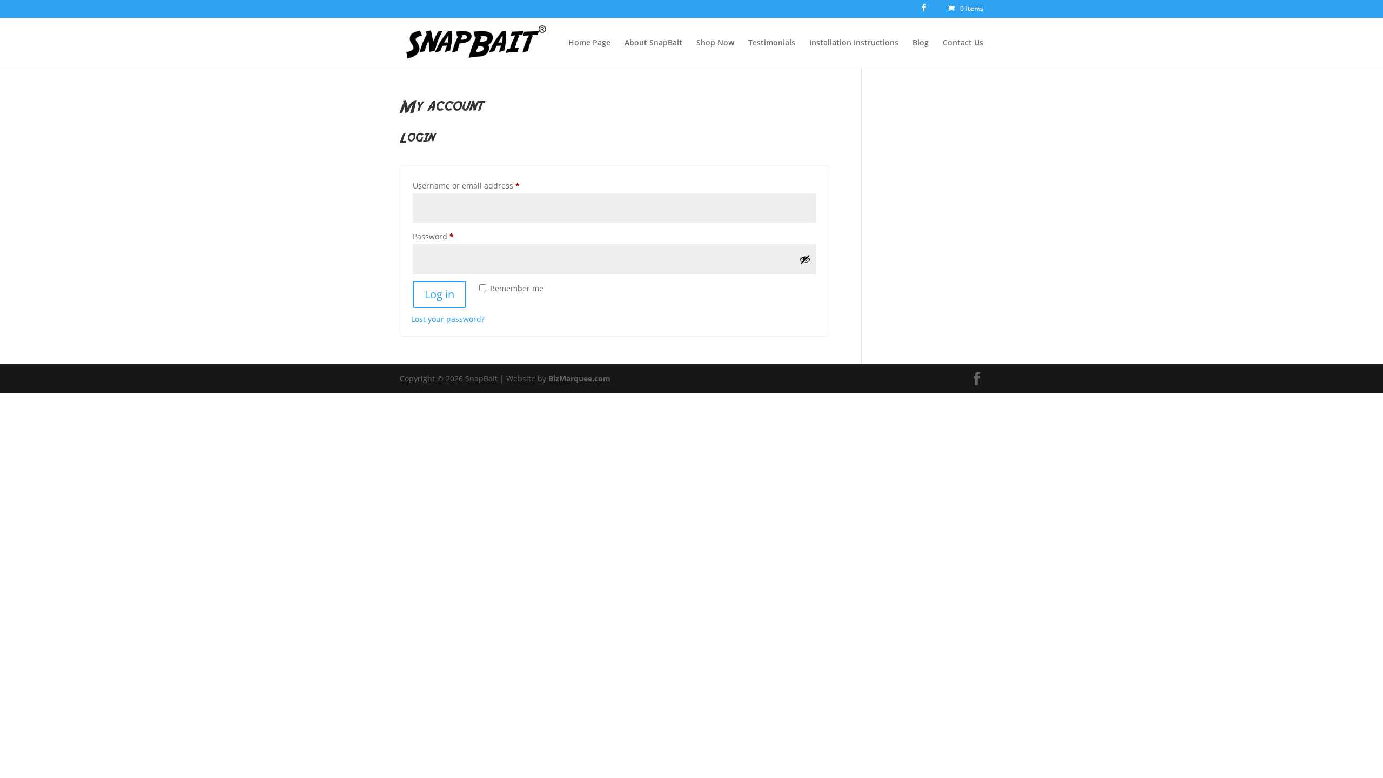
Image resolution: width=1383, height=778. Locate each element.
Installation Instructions (853, 43)
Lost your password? (448, 319)
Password (450, 236)
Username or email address (483, 185)
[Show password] (805, 259)
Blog (920, 43)
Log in (439, 294)
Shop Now (715, 43)
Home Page (589, 43)
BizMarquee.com (579, 378)
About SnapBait (653, 43)
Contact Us (963, 43)
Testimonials (771, 43)
